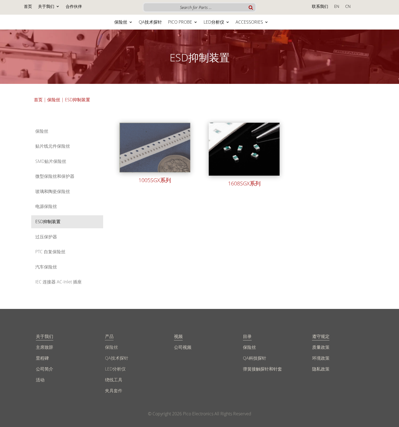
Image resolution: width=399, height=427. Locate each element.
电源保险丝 (46, 206)
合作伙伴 (74, 6)
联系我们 (320, 6)
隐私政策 (321, 369)
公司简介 (44, 369)
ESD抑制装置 (48, 221)
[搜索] (250, 7)
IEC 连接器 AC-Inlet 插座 (58, 282)
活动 (40, 380)
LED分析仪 (214, 22)
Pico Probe (180, 22)
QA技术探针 (150, 22)
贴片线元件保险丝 (52, 146)
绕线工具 (113, 380)
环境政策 (321, 358)
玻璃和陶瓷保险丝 (52, 191)
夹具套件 (113, 391)
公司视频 (182, 347)
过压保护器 (46, 237)
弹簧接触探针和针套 (262, 369)
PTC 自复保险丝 (50, 252)
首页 (28, 6)
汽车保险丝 (46, 267)
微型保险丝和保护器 (54, 176)
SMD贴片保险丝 (50, 161)
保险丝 (120, 22)
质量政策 (321, 347)
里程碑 (42, 358)
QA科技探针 (254, 358)
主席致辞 (44, 347)
